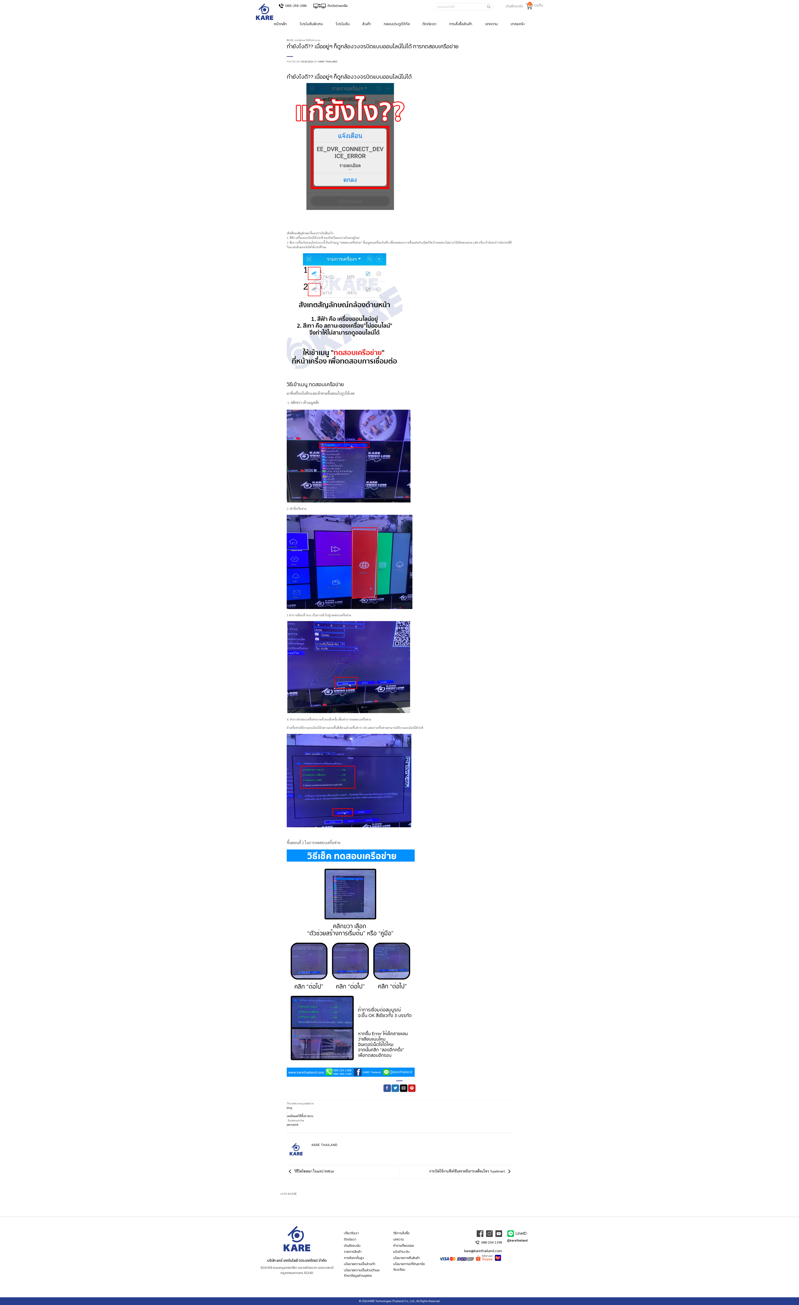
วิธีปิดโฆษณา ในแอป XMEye (313, 1171)
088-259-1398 (296, 5)
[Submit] (490, 7)
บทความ (491, 24)
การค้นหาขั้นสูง (354, 1257)
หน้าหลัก (280, 24)
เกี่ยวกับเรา (351, 1233)
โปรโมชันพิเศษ (311, 24)
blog (290, 40)
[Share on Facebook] (387, 1088)
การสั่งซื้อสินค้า (460, 24)
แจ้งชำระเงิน (401, 1251)
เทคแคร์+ (518, 24)
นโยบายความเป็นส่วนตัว (359, 1263)
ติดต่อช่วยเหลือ (338, 5)
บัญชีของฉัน (352, 1245)
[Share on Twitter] (395, 1088)
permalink (292, 1124)
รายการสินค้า (352, 1251)
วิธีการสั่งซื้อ (401, 1233)
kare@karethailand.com (483, 1250)
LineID (521, 1233)
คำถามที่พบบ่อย (403, 1245)
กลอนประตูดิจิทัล (397, 24)
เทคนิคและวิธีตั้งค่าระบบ (308, 40)
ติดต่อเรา (429, 24)
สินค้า (366, 24)
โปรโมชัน (343, 24)
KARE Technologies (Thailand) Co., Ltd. (391, 1301)
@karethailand (517, 1240)
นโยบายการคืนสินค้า (406, 1257)
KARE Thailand (327, 61)
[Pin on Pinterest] (412, 1088)
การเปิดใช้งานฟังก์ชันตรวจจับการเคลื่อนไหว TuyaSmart (467, 1171)
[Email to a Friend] (403, 1088)
